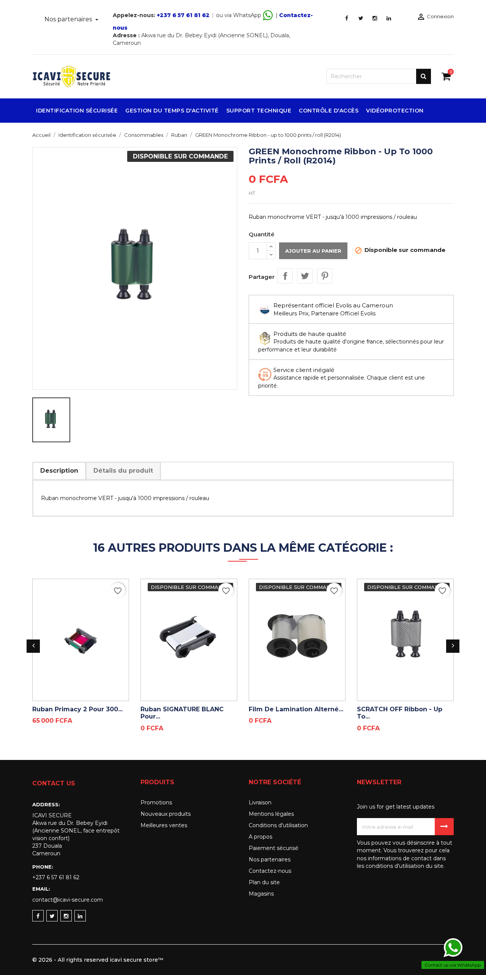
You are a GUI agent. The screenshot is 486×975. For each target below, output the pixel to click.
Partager (285, 275)
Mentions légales (271, 813)
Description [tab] (59, 470)
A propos (260, 836)
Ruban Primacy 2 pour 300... (77, 709)
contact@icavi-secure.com (67, 899)
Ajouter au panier (313, 251)
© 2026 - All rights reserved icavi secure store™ (97, 959)
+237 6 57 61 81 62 (183, 15)
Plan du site (264, 882)
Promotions (156, 802)
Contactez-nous (270, 870)
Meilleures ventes (163, 825)
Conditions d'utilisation (278, 825)
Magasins (261, 893)
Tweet (304, 275)
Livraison (260, 802)
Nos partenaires (68, 19)
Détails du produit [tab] (123, 470)
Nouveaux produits (165, 813)
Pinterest (324, 275)
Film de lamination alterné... (296, 709)
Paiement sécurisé (273, 848)
